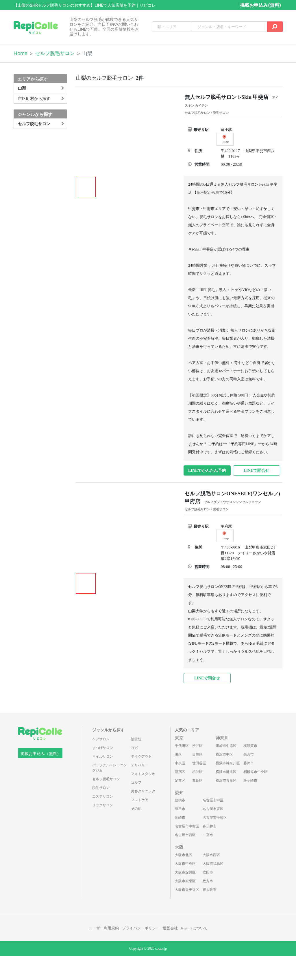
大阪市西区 (211, 855)
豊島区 (197, 780)
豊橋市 (180, 800)
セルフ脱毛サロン (55, 53)
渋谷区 (197, 746)
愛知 (179, 792)
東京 (179, 738)
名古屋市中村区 (187, 826)
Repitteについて (194, 928)
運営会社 (170, 928)
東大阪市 (210, 890)
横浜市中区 (224, 754)
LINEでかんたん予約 (207, 470)
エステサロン (102, 796)
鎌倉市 (248, 754)
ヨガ (134, 748)
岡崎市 (180, 818)
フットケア (139, 800)
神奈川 (222, 738)
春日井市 (210, 826)
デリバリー (139, 765)
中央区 (180, 763)
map (226, 141)
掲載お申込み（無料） (41, 754)
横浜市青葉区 (226, 780)
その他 (136, 809)
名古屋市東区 (213, 809)
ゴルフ (136, 782)
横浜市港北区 (226, 772)
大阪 (179, 847)
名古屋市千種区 (215, 818)
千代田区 (182, 746)
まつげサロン (102, 748)
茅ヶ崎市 (250, 780)
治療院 (136, 739)
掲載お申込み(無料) (260, 5)
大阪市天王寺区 (187, 890)
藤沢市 (248, 763)
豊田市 (180, 809)
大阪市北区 (183, 855)
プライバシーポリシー (141, 928)
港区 (178, 754)
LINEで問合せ (256, 470)
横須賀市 (250, 746)
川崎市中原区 (226, 746)
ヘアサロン (101, 739)
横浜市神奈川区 (228, 763)
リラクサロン (102, 805)
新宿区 (180, 772)
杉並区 (197, 772)
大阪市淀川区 (185, 872)
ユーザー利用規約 (104, 928)
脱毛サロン (101, 788)
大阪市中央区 (185, 864)
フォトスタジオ (143, 774)
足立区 (180, 780)
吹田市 (208, 872)
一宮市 (208, 835)
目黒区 (197, 754)
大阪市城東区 (185, 881)
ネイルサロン (102, 756)
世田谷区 (199, 763)
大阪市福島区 (213, 864)
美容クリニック (143, 791)
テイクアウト (141, 756)
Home (20, 53)
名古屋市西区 (185, 835)
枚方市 (208, 881)
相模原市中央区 (255, 772)
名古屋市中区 (213, 800)
